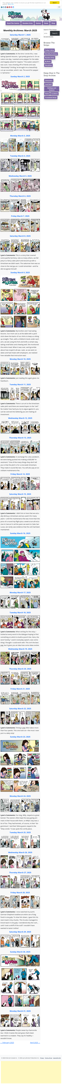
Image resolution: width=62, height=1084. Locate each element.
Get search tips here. (48, 36)
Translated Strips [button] (51, 97)
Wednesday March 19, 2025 (20, 649)
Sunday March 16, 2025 (20, 533)
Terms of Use (48, 1058)
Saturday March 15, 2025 (20, 494)
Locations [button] (54, 94)
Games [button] (38, 23)
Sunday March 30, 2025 (20, 952)
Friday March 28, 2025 (20, 892)
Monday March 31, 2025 (20, 1011)
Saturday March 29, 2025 (20, 932)
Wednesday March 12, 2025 (20, 418)
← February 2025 (7, 1042)
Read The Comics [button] (13, 23)
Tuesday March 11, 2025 (20, 384)
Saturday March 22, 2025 (20, 708)
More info (11, 4)
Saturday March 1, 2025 (20, 35)
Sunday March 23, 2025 (20, 737)
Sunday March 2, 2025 (20, 76)
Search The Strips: (50, 30)
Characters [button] (48, 80)
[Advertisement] (31, 1072)
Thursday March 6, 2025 (20, 196)
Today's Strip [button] (49, 50)
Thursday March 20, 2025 (20, 669)
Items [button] (47, 94)
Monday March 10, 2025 (20, 359)
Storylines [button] (48, 65)
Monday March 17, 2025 (20, 592)
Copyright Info (57, 1058)
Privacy (42, 1058)
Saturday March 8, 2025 (20, 236)
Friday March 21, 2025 (20, 689)
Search (54, 33)
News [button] (46, 23)
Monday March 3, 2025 (20, 135)
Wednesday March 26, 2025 (20, 852)
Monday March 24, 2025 (20, 796)
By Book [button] (48, 61)
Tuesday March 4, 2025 (20, 156)
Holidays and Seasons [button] (51, 89)
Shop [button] (53, 23)
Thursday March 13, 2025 (20, 437)
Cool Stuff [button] (48, 84)
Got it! (55, 3)
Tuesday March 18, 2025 (20, 612)
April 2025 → (35, 1042)
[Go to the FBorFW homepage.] (15, 14)
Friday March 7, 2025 (20, 216)
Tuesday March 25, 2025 (20, 832)
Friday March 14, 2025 (20, 474)
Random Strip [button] (28, 23)
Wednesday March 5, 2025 (20, 176)
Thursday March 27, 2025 (20, 872)
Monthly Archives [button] (51, 54)
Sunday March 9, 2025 (20, 272)
